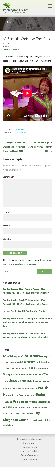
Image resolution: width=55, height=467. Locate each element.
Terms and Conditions (29, 451)
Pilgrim (39, 394)
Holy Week (44, 374)
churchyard (45, 356)
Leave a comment (11, 50)
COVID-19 (8, 368)
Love (35, 381)
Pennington (24, 395)
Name (6, 212)
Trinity (46, 420)
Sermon (23, 414)
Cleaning (7, 362)
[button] (51, 6)
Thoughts (18, 129)
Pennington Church (15, 10)
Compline (45, 362)
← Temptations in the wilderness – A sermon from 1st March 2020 (14, 146)
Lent (23, 381)
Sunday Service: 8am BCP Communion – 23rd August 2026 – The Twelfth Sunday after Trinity (26, 302)
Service (30, 413)
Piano (32, 395)
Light (30, 381)
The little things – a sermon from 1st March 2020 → (40, 146)
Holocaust (32, 374)
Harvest (15, 374)
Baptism (18, 356)
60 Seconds (21, 132)
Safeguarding (29, 442)
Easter (31, 368)
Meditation (44, 381)
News (15, 388)
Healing (23, 374)
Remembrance (35, 402)
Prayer (19, 401)
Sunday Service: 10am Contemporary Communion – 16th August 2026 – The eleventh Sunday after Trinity (27, 322)
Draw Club (20, 368)
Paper (34, 388)
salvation (19, 407)
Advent (8, 356)
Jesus (14, 380)
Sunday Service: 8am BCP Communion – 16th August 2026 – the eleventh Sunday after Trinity (26, 335)
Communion (15, 362)
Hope (5, 381)
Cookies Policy (30, 446)
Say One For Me (14, 414)
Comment (8, 176)
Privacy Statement (30, 455)
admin (6, 47)
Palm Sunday (25, 388)
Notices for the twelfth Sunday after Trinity (24, 311)
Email (6, 225)
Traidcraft (38, 420)
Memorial (7, 388)
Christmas (31, 355)
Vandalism (8, 425)
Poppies (7, 401)
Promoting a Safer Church (29, 438)
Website (7, 239)
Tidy (31, 420)
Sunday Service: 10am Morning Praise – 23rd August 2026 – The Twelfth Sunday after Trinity (26, 291)
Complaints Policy (30, 459)
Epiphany (43, 368)
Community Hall (30, 362)
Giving (7, 374)
